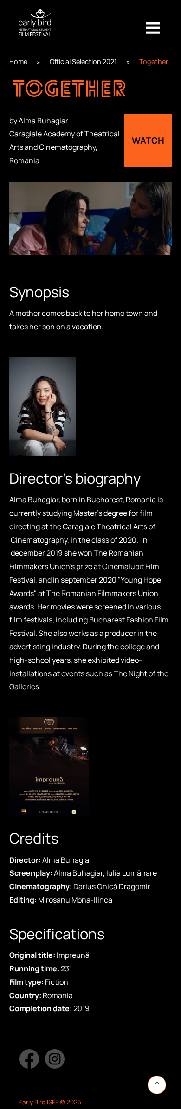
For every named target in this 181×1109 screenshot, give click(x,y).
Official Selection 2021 (83, 61)
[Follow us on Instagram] (55, 1058)
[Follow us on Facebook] (29, 1058)
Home (18, 61)
